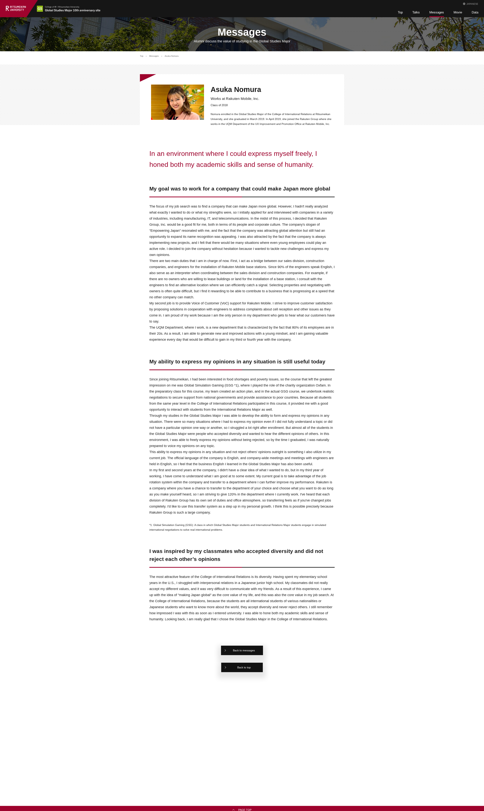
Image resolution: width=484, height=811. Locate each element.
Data (475, 12)
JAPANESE (472, 4)
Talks (416, 12)
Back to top (244, 667)
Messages (436, 12)
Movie (458, 12)
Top (400, 12)
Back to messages (244, 650)
